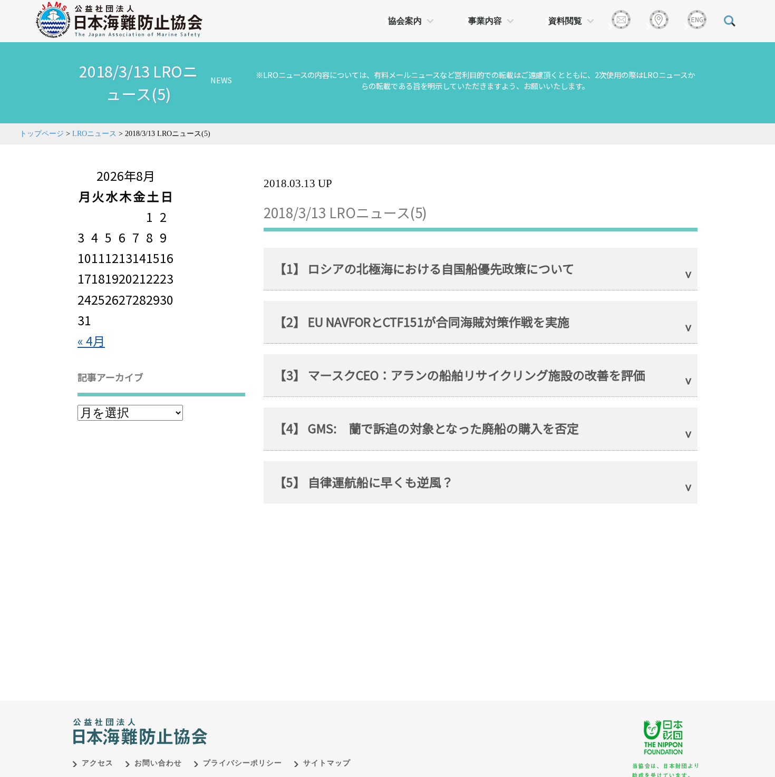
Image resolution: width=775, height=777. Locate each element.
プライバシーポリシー (242, 763)
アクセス (97, 763)
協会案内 (405, 20)
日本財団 (292, 720)
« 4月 (91, 340)
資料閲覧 (565, 20)
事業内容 (485, 20)
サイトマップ (327, 763)
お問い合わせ (158, 763)
